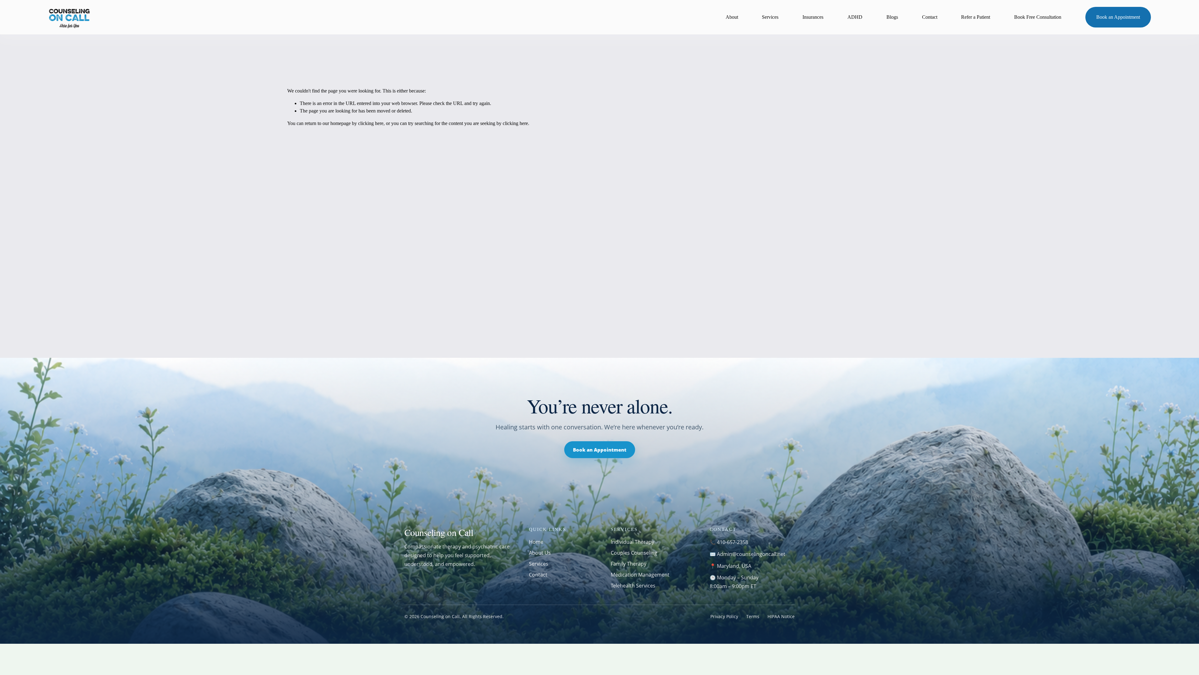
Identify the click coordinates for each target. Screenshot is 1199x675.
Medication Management (640, 574)
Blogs (892, 17)
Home (536, 541)
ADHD (854, 17)
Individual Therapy (632, 541)
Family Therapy (628, 563)
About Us (540, 552)
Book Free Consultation (1037, 17)
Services (770, 17)
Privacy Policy (724, 616)
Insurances (812, 17)
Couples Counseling (634, 552)
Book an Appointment (1118, 17)
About (732, 17)
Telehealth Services (633, 585)
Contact (929, 17)
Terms (752, 616)
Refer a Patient (975, 17)
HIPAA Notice (781, 616)
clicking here (370, 123)
